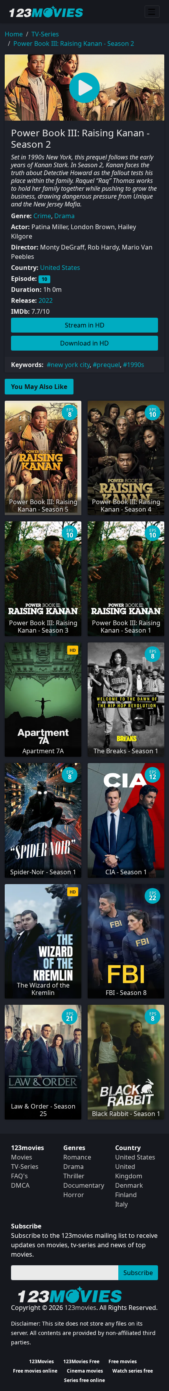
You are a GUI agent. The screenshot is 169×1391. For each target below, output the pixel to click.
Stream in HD (85, 325)
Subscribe (138, 1272)
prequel (108, 364)
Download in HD (84, 343)
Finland (126, 1194)
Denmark (129, 1185)
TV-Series (45, 34)
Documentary (83, 1185)
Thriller (73, 1176)
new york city (70, 364)
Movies (21, 1157)
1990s (135, 364)
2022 (46, 300)
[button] (84, 87)
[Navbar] (152, 11)
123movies (80, 1307)
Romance (77, 1157)
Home (14, 34)
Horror (73, 1194)
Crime (42, 216)
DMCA (20, 1185)
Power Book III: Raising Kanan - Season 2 (73, 43)
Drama (64, 216)
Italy (121, 1204)
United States (60, 267)
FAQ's (19, 1176)
